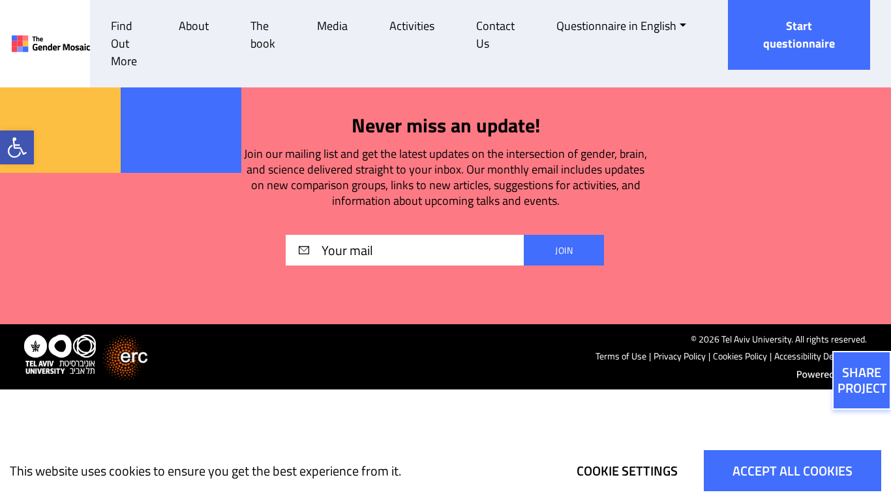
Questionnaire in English (616, 26)
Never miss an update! (446, 125)
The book (262, 34)
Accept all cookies (792, 471)
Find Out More (124, 43)
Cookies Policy (740, 356)
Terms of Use (621, 356)
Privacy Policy (680, 356)
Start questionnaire (799, 34)
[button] (17, 147)
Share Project (862, 380)
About (194, 26)
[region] (445, 470)
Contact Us (495, 34)
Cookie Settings (627, 471)
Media (332, 26)
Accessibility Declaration (820, 356)
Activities (411, 26)
